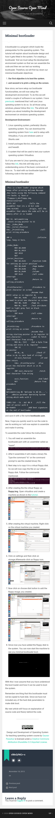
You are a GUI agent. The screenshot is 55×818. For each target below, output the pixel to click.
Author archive (13, 760)
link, (17, 164)
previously (9, 101)
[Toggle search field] (50, 23)
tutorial (34, 495)
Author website (19, 760)
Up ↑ (51, 813)
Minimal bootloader (20, 36)
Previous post (14, 783)
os (10, 776)
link (32, 108)
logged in (21, 800)
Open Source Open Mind (27, 7)
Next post (13, 787)
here (31, 132)
